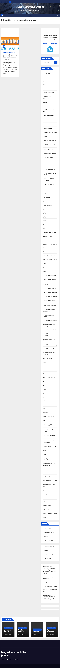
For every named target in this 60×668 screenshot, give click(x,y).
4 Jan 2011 (6, 59)
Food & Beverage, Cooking (50, 259)
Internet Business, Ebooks (50, 330)
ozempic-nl (46, 404)
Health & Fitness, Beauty (49, 275)
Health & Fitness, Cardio (49, 279)
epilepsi (45, 213)
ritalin (44, 450)
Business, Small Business (50, 153)
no (43, 397)
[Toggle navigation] (30, 15)
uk (43, 490)
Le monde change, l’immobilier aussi (10, 56)
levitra (44, 381)
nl (43, 393)
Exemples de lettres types (49, 232)
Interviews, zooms (47, 358)
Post (44, 420)
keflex (44, 373)
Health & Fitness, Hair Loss (50, 288)
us (43, 498)
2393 (44, 85)
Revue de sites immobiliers (50, 446)
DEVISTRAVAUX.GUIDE (50, 43)
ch (43, 161)
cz (43, 188)
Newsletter (45, 536)
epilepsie (45, 217)
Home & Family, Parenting (50, 320)
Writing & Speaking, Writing (50, 513)
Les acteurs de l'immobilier (9, 52)
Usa (44, 501)
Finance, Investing (47, 248)
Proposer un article (48, 540)
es (43, 224)
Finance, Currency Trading (50, 244)
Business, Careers (47, 136)
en (43, 209)
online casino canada (48, 401)
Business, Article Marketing (50, 132)
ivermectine (46, 369)
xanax (44, 517)
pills (44, 408)
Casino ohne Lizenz (48, 157)
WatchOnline (46, 509)
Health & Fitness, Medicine (50, 292)
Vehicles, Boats (47, 505)
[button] (57, 15)
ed (43, 201)
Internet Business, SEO (49, 348)
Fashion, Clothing (47, 236)
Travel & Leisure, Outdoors (50, 480)
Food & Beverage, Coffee (49, 255)
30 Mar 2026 (8, 634)
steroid (44, 469)
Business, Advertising (48, 128)
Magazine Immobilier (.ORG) (30, 7)
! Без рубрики (46, 73)
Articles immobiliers (48, 106)
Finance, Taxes (47, 252)
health (44, 271)
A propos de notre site (48, 92)
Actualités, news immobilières (7, 627)
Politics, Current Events (49, 416)
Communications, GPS (49, 169)
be (43, 124)
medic (44, 385)
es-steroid (45, 228)
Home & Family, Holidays (49, 305)
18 (43, 81)
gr (43, 267)
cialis (44, 165)
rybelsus (45, 454)
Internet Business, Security (50, 345)
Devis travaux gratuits (48, 532)
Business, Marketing (48, 149)
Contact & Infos (47, 528)
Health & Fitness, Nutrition (50, 296)
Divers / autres (46, 197)
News (44, 389)
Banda (44, 121)
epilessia (45, 220)
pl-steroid (45, 412)
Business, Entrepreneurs (49, 140)
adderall (45, 102)
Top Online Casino (48, 476)
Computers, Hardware (48, 184)
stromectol (45, 473)
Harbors (45, 582)
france (44, 263)
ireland (44, 362)
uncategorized (46, 494)
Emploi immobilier (47, 205)
